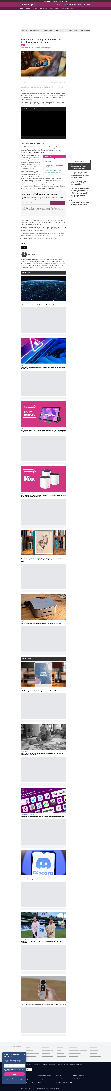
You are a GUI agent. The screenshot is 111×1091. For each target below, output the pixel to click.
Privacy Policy (19, 1079)
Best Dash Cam (94, 1050)
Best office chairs (34, 30)
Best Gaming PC (46, 1053)
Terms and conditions (78, 1075)
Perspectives (43, 8)
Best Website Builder (31, 1056)
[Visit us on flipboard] (72, 5)
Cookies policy (41, 1079)
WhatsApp (34, 147)
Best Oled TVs (60, 1053)
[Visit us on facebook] (65, 5)
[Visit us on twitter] (68, 5)
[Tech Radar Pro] (57, 1)
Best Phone (60, 1047)
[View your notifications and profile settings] (84, 4)
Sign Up (14, 1074)
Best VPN (28, 1047)
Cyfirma (44, 93)
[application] (43, 123)
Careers (40, 1082)
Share (24, 82)
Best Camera (93, 1047)
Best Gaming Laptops (47, 1050)
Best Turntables (73, 1047)
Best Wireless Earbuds (74, 1053)
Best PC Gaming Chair (47, 1056)
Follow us (55, 82)
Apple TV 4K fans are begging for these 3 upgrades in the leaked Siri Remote (79, 183)
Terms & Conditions (13, 1080)
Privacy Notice (25, 208)
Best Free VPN (29, 1050)
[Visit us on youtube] (70, 5)
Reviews (28, 8)
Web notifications (77, 1079)
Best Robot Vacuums (95, 1056)
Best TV (59, 1050)
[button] (89, 4)
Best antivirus (59, 30)
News (21, 8)
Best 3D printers (48, 30)
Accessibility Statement (27, 1082)
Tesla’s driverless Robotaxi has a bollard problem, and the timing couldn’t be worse (80, 166)
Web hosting (65, 8)
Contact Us (58, 1075)
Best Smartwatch (61, 1056)
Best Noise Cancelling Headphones (78, 1050)
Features (35, 8)
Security (73, 8)
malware (60, 87)
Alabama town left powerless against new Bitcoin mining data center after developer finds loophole (80, 203)
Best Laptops (45, 1047)
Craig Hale (29, 45)
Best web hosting (72, 30)
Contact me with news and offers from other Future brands (14, 1070)
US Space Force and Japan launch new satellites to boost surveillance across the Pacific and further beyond (80, 175)
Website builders (54, 8)
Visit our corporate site (76, 1064)
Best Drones (93, 1053)
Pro (21, 35)
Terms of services (40, 207)
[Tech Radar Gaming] (64, 1)
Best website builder (86, 30)
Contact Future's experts (44, 1075)
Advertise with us (60, 1079)
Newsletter (63, 82)
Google (39, 220)
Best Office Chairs (73, 1056)
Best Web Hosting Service (32, 1053)
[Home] (47, 1)
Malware (23, 247)
